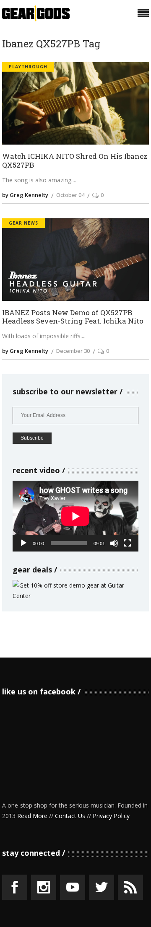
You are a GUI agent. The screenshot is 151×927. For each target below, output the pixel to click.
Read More (32, 816)
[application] (75, 516)
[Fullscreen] (127, 543)
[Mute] (114, 543)
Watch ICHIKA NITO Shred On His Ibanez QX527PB (74, 160)
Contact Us (70, 816)
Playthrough (28, 67)
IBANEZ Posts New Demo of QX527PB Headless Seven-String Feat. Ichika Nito (72, 317)
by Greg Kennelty (25, 195)
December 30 (73, 351)
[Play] (23, 543)
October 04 (70, 195)
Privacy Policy (111, 816)
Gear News (23, 223)
